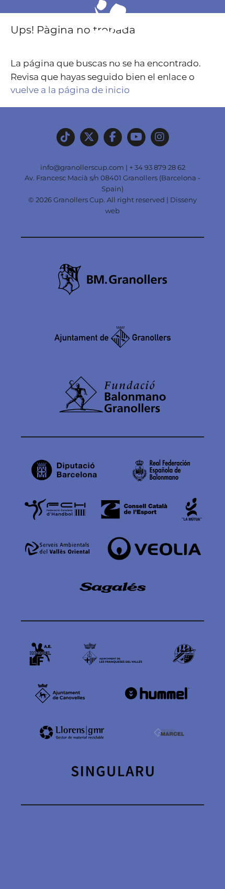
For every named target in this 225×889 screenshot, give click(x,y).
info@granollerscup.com (82, 167)
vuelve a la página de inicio (70, 90)
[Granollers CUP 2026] (112, 64)
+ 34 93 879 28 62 (157, 167)
